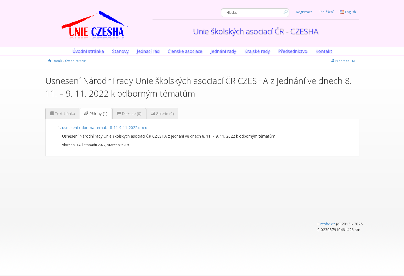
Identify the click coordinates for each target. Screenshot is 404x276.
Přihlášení (326, 12)
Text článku (64, 113)
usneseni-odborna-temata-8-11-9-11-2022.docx (104, 127)
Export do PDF (345, 61)
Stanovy (120, 51)
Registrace (304, 12)
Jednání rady (223, 51)
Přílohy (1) (97, 113)
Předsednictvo (292, 51)
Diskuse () (131, 113)
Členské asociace (185, 51)
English (350, 12)
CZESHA (95, 29)
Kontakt (324, 51)
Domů (56, 61)
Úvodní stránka (88, 51)
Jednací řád (148, 51)
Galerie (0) (164, 113)
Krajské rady (257, 51)
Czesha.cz (326, 223)
